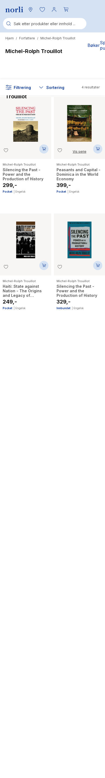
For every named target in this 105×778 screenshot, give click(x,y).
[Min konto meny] (54, 9)
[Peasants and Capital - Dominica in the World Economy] (79, 120)
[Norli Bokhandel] (14, 9)
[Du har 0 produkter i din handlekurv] (66, 9)
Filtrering (22, 87)
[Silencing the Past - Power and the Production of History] (25, 120)
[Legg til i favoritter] (6, 150)
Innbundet (63, 308)
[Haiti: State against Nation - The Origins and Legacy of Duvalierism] (25, 237)
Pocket (7, 191)
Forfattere (27, 38)
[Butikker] (30, 9)
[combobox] (44, 23)
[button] (42, 9)
